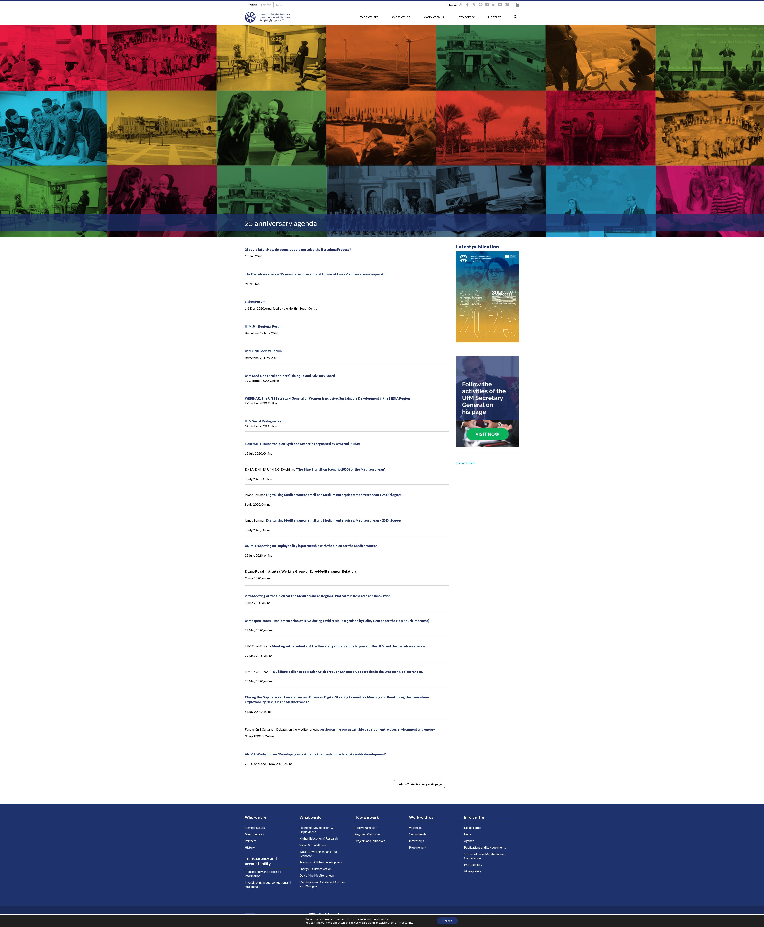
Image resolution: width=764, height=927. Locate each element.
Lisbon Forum (255, 301)
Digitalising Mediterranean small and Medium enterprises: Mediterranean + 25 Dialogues (334, 495)
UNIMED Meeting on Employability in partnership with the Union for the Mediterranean (311, 546)
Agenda (469, 841)
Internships (416, 841)
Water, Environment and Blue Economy (318, 853)
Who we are (369, 17)
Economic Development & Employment (316, 830)
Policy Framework (366, 827)
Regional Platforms (367, 834)
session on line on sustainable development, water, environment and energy (377, 729)
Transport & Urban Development (320, 862)
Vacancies (415, 827)
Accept (447, 920)
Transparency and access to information (263, 874)
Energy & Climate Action (315, 869)
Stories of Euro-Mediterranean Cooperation (484, 856)
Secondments (418, 834)
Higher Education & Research (318, 838)
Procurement (417, 847)
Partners (250, 841)
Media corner (473, 827)
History (250, 847)
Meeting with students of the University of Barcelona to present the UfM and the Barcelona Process (349, 646)
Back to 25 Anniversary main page (419, 784)
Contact (494, 17)
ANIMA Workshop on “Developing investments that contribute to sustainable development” (316, 754)
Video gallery (473, 871)
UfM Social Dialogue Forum (265, 421)
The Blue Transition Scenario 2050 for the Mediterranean (340, 469)
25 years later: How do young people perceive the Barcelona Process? (298, 249)
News (467, 834)
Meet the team (254, 834)
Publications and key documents (485, 847)
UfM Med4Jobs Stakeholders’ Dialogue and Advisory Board (290, 376)
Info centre (466, 17)
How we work (366, 817)
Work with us (434, 17)
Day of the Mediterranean (316, 875)
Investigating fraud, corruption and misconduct (268, 884)
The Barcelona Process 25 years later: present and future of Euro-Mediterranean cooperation (316, 274)
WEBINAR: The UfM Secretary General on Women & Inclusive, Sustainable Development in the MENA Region (327, 398)
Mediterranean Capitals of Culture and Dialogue (322, 884)
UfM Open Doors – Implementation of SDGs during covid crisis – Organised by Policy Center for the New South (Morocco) (337, 621)
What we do (401, 17)
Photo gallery (473, 864)
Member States (255, 827)
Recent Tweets (465, 463)
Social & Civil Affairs (312, 845)
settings (407, 922)
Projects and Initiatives (369, 841)
